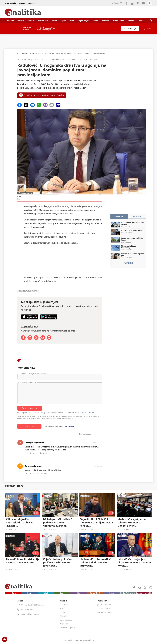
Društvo (31, 21)
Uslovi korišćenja (66, 620)
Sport (63, 21)
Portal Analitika (22, 53)
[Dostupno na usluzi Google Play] (48, 316)
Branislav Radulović (28, 291)
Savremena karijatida (143, 593)
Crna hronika (43, 21)
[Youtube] (42, 337)
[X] (36, 337)
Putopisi (31, 3)
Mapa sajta (64, 624)
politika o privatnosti (78, 412)
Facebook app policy (67, 628)
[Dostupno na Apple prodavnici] (29, 316)
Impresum (64, 605)
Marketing (63, 616)
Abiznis (54, 21)
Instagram (132, 3)
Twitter (137, 3)
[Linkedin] (32, 105)
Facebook (126, 3)
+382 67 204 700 (27, 609)
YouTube (143, 3)
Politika (21, 21)
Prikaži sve (128, 263)
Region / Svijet (83, 21)
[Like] (26, 453)
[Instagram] (29, 337)
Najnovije (10, 21)
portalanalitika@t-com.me (30, 614)
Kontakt (63, 612)
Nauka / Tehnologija (127, 593)
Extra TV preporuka (104, 608)
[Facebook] (19, 105)
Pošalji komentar (29, 408)
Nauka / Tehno (118, 21)
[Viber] (45, 105)
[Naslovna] (4, 639)
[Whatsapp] (39, 105)
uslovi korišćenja (91, 412)
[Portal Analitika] (23, 12)
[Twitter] (26, 105)
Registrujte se (69, 426)
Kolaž (72, 21)
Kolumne (22, 3)
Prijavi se (29, 426)
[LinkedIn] (49, 337)
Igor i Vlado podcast (104, 605)
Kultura (95, 21)
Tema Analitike (10, 3)
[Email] (51, 105)
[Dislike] (31, 453)
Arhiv (62, 608)
